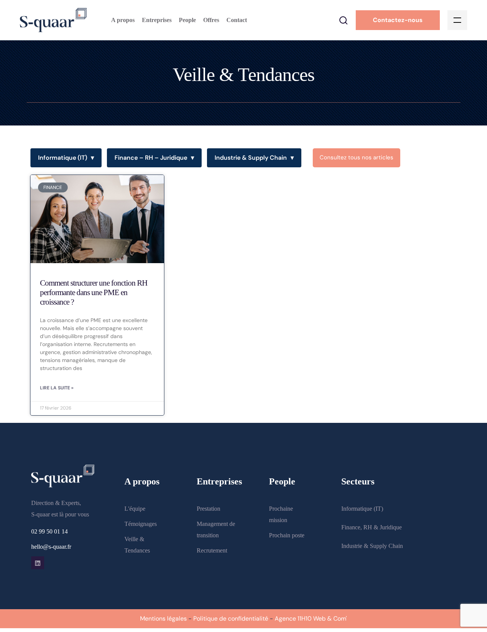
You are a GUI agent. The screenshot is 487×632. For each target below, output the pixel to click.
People (187, 20)
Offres (211, 20)
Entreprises (157, 20)
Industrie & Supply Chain (254, 158)
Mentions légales (163, 618)
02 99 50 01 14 (49, 531)
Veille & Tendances (137, 545)
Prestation (208, 508)
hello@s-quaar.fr (51, 546)
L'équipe (134, 508)
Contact (236, 20)
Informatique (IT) (66, 158)
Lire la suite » (56, 388)
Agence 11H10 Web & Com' (311, 618)
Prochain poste (286, 535)
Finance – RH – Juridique (154, 158)
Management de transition (216, 529)
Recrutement (212, 550)
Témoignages (140, 524)
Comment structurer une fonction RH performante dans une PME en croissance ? (93, 292)
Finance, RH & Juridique (371, 527)
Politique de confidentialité (230, 618)
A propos (123, 20)
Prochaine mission (281, 514)
